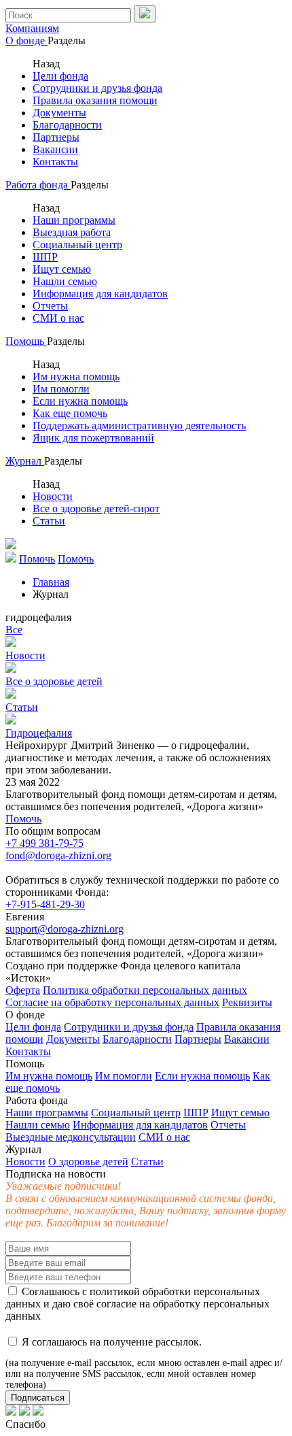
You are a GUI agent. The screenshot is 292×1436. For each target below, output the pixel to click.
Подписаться (38, 1397)
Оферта (22, 990)
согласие (116, 1303)
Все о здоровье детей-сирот (96, 508)
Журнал (24, 461)
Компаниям (32, 28)
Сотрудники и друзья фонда (97, 88)
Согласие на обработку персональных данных (112, 1002)
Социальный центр (77, 244)
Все (13, 629)
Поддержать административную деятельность (139, 425)
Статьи (49, 521)
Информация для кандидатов (100, 293)
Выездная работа (72, 232)
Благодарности (67, 125)
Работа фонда (38, 184)
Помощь (26, 341)
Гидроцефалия (38, 733)
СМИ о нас (58, 318)
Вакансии (55, 149)
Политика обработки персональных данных (145, 990)
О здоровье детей (88, 1161)
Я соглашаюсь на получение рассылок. (143, 1363)
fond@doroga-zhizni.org (58, 855)
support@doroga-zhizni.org (64, 929)
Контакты (55, 161)
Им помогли (61, 389)
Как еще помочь (70, 413)
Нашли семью (65, 281)
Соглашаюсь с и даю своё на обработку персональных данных (137, 1304)
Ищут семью (62, 269)
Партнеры (56, 137)
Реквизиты (247, 1002)
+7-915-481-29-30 (45, 904)
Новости (53, 496)
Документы (59, 112)
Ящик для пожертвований (93, 438)
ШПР (45, 257)
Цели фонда (60, 76)
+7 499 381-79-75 (44, 843)
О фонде (26, 40)
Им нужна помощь (76, 376)
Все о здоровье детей (54, 681)
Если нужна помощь (80, 401)
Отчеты (50, 306)
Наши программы (74, 220)
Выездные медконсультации (70, 1137)
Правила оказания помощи (95, 100)
